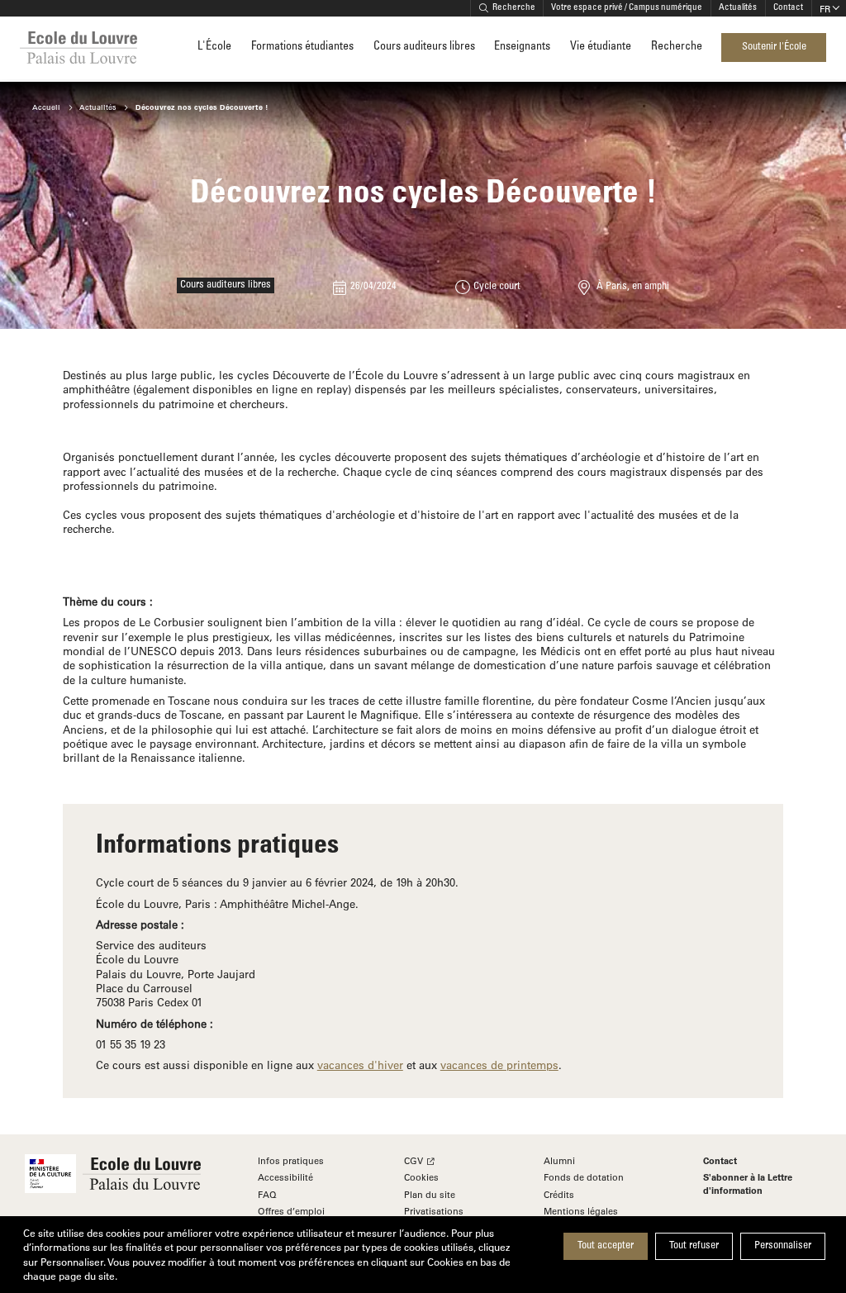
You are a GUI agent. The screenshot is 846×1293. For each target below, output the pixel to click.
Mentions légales (581, 1211)
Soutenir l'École (774, 47)
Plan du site (429, 1194)
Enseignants (522, 47)
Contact (788, 7)
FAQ (267, 1194)
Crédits (559, 1194)
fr (825, 8)
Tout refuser (694, 1246)
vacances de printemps (499, 1065)
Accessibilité (285, 1177)
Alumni (559, 1160)
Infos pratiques (291, 1160)
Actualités (738, 7)
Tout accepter (605, 1246)
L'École (214, 47)
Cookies (421, 1177)
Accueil (46, 107)
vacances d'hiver (360, 1065)
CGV (413, 1160)
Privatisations (433, 1211)
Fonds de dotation (584, 1177)
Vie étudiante (600, 47)
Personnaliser (782, 1246)
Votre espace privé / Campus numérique (626, 7)
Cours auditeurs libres (424, 47)
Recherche (513, 7)
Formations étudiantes (302, 47)
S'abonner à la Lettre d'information (747, 1183)
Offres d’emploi (291, 1211)
